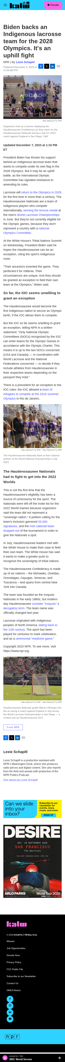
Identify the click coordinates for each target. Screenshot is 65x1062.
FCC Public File (15, 969)
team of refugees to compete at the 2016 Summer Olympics (31, 394)
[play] (5, 1057)
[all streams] (60, 1058)
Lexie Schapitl (25, 62)
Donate (54, 5)
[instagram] (10, 1005)
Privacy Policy (14, 962)
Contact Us (12, 983)
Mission (11, 941)
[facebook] (10, 999)
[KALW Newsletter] (32, 809)
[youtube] (10, 1019)
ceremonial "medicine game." (35, 638)
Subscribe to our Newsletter (21, 976)
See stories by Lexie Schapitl (20, 780)
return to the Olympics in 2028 (40, 192)
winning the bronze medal (40, 210)
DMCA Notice (14, 990)
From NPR (13, 727)
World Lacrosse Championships (38, 215)
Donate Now (13, 955)
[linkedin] (10, 1012)
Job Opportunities (16, 948)
